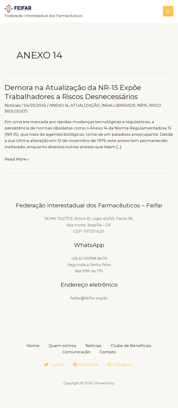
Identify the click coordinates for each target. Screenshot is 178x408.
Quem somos (62, 345)
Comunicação (76, 352)
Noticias (13, 105)
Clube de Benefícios (131, 345)
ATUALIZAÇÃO (85, 105)
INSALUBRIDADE (119, 105)
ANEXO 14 (59, 105)
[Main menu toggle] (168, 11)
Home (33, 345)
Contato (108, 352)
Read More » (17, 159)
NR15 (142, 105)
